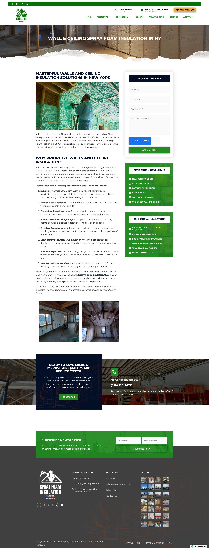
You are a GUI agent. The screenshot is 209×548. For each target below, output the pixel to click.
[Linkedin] (62, 505)
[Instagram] (22, 4)
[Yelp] (56, 505)
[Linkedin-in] (27, 4)
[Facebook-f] (12, 4)
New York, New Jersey (156, 9)
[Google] (17, 4)
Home (88, 17)
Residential (102, 17)
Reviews (139, 17)
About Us (188, 17)
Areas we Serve (156, 17)
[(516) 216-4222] (116, 10)
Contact (174, 17)
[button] (76, 344)
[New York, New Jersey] (142, 10)
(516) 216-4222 (126, 9)
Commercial (122, 17)
